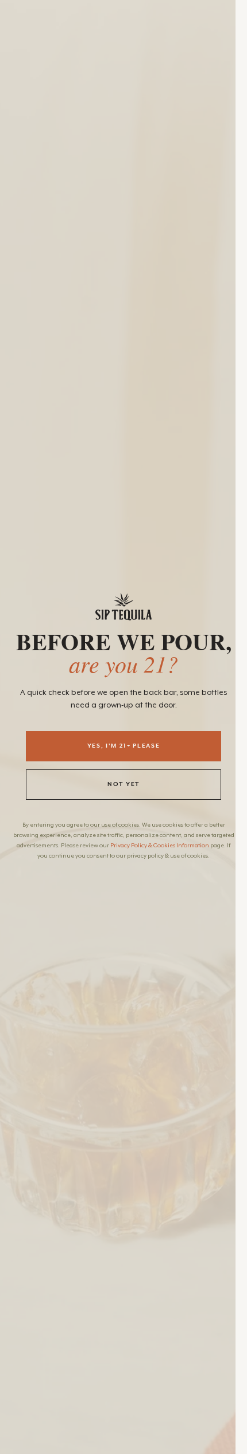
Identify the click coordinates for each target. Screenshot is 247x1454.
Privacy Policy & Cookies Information (159, 845)
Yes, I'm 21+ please (123, 745)
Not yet (123, 784)
